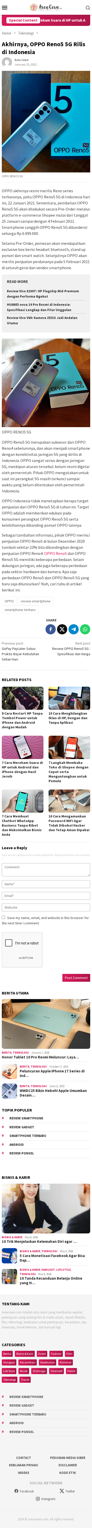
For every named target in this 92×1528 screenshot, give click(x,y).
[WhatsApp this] (85, 629)
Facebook (27, 1491)
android (16, 1145)
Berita (7, 1052)
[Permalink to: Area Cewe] (7, 61)
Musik (24, 1371)
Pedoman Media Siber (67, 1458)
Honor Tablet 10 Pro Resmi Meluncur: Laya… (40, 1057)
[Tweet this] (62, 629)
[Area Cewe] (46, 7)
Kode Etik (67, 1473)
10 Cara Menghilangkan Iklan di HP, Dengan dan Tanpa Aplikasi (68, 718)
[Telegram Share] (73, 629)
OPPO (9, 601)
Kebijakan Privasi (23, 1465)
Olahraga (39, 1371)
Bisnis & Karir (12, 1237)
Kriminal (65, 1362)
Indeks (23, 1473)
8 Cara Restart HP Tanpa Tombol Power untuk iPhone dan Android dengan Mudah (22, 720)
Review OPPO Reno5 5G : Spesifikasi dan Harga (71, 648)
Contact (23, 1458)
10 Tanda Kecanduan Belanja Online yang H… (51, 1280)
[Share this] (50, 629)
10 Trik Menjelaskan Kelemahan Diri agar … (39, 1241)
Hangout (48, 1270)
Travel (25, 1379)
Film (69, 1354)
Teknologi (21, 1052)
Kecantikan (27, 1362)
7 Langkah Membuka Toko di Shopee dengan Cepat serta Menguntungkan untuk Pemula (68, 771)
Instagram (48, 1499)
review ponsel (21, 1153)
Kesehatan (47, 1362)
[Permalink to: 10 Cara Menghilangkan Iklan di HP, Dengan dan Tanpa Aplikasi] (69, 698)
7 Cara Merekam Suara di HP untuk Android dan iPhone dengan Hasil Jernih (22, 769)
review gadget (21, 1127)
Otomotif (56, 1371)
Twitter (70, 1491)
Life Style (63, 1270)
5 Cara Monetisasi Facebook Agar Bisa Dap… (52, 1258)
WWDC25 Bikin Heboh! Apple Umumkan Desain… (53, 1093)
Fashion (56, 1354)
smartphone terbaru (20, 609)
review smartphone (36, 601)
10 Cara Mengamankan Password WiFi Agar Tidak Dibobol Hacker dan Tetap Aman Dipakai (69, 823)
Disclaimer (68, 1465)
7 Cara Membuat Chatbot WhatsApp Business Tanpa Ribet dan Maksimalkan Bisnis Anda (22, 825)
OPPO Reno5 (55, 553)
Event (42, 1354)
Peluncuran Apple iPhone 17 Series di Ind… (52, 1073)
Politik (71, 1371)
